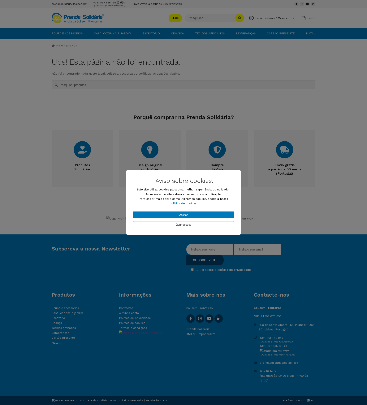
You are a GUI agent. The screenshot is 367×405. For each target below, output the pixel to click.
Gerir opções (183, 224)
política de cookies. (183, 203)
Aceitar (183, 215)
